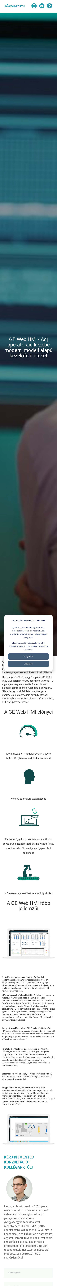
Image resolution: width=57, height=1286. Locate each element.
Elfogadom (28, 656)
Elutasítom (28, 664)
